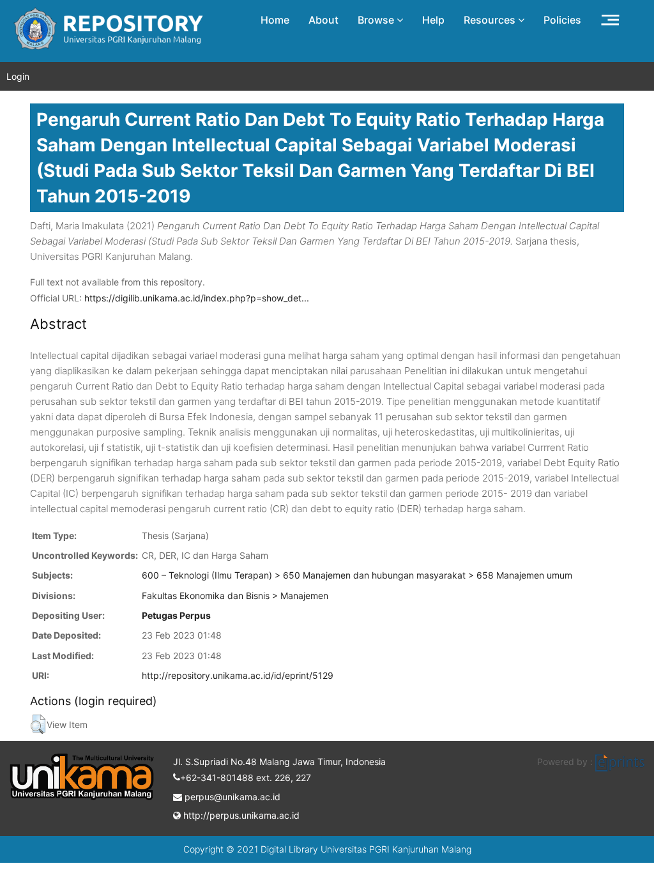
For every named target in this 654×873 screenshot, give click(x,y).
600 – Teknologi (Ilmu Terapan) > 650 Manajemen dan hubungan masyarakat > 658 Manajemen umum (357, 575)
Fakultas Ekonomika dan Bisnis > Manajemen (235, 595)
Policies (562, 19)
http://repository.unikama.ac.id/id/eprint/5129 (237, 675)
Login (17, 76)
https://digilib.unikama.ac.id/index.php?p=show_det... (196, 297)
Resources (491, 19)
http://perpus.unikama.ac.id (240, 815)
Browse (377, 19)
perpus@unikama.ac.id (231, 796)
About (323, 19)
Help (433, 19)
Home (275, 19)
